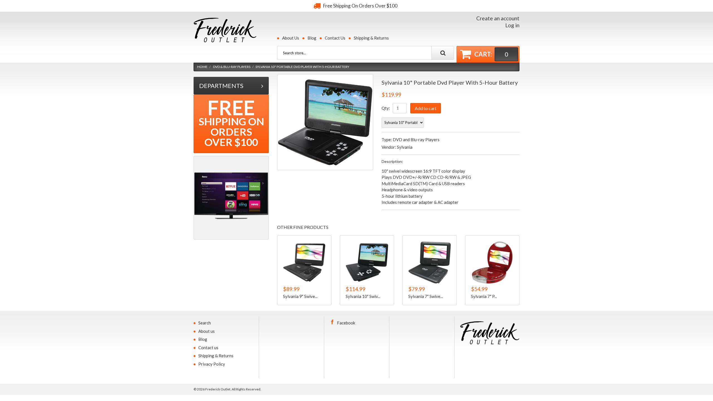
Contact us (208, 347)
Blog (311, 37)
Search (204, 322)
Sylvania (404, 147)
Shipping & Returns (371, 37)
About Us (290, 37)
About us (206, 331)
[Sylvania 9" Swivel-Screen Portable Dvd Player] (304, 262)
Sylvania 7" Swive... (425, 296)
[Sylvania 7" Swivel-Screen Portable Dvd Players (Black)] (429, 262)
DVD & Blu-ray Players (231, 67)
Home (202, 67)
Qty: (386, 108)
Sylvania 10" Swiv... (363, 296)
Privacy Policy (211, 363)
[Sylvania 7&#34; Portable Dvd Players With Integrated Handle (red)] (492, 262)
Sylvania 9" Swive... (300, 296)
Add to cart (425, 108)
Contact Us (335, 37)
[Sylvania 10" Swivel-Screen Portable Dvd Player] (367, 262)
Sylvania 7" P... (484, 296)
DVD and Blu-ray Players (416, 139)
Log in (512, 25)
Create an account (497, 18)
